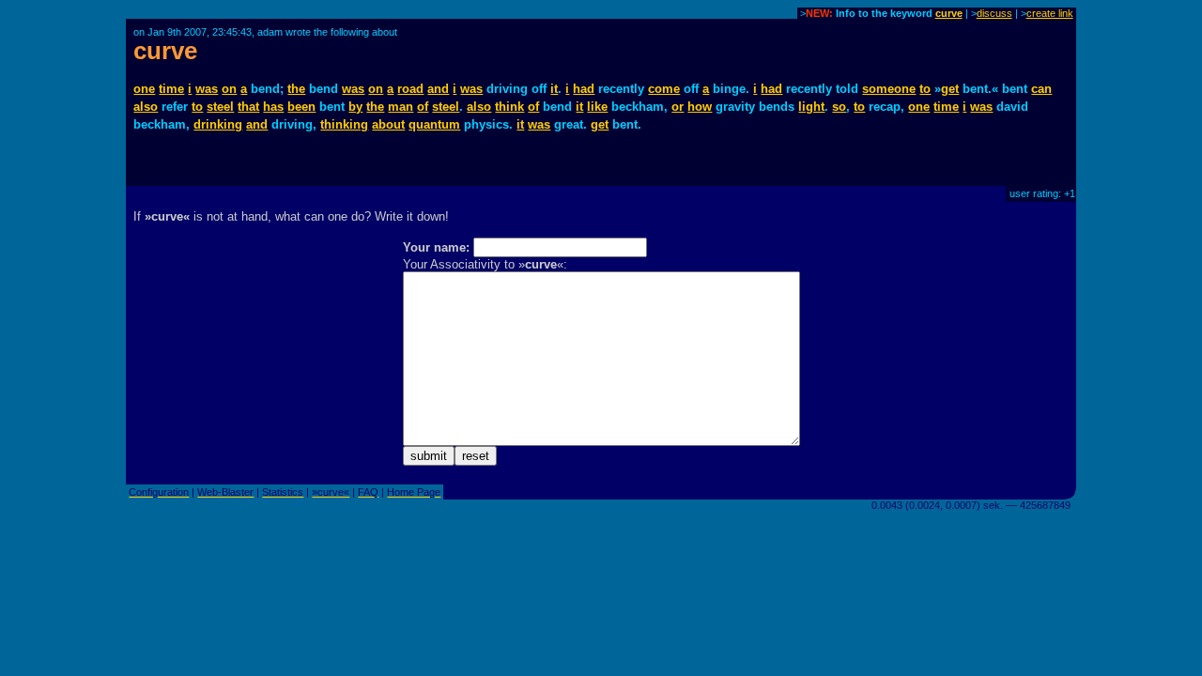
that (248, 107)
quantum (434, 124)
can (1041, 89)
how (699, 107)
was (206, 89)
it (554, 89)
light (811, 107)
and (438, 89)
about (388, 124)
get (950, 89)
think (509, 107)
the (296, 89)
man (400, 107)
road (410, 89)
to (925, 89)
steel (220, 107)
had (583, 89)
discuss (994, 13)
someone (889, 89)
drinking (217, 124)
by (355, 107)
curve (949, 13)
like (597, 107)
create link (1049, 13)
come (664, 89)
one (144, 89)
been (301, 107)
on (229, 89)
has (273, 107)
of (422, 107)
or (677, 107)
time (171, 89)
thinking (344, 124)
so (839, 107)
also (145, 107)
